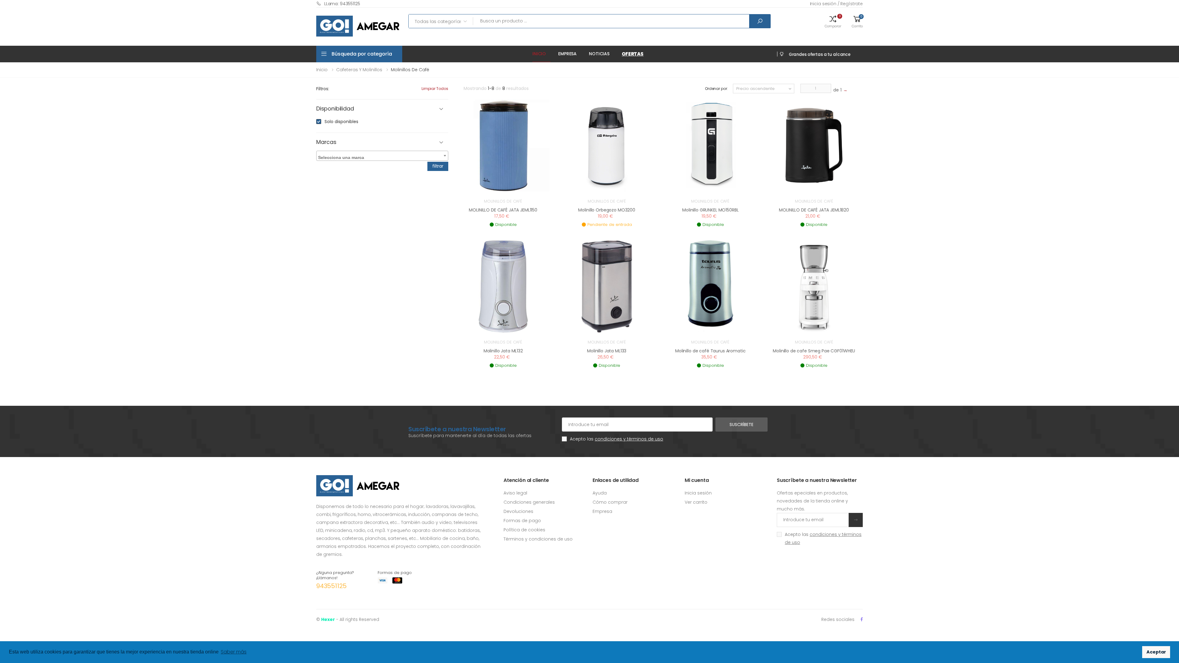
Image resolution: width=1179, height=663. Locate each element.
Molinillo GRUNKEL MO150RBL (710, 210)
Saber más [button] (234, 651)
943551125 (331, 586)
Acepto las (616, 439)
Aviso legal (515, 493)
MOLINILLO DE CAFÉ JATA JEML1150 (503, 210)
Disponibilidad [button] (335, 109)
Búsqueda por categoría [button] (362, 53)
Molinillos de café (503, 201)
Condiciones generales (529, 502)
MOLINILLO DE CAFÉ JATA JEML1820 (814, 210)
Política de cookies (524, 530)
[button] (833, 21)
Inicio (539, 54)
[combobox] (382, 156)
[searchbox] (383, 156)
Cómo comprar (610, 502)
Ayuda (600, 493)
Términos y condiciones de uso (538, 539)
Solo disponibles (341, 121)
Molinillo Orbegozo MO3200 (606, 210)
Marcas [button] (326, 142)
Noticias (599, 54)
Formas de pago (522, 521)
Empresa (567, 54)
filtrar (437, 166)
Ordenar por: (716, 88)
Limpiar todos (435, 88)
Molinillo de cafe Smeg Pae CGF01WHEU (814, 351)
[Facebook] (862, 619)
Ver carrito (696, 502)
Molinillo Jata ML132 (503, 351)
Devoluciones (518, 511)
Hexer (328, 619)
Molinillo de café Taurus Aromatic (710, 351)
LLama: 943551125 (342, 4)
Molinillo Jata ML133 (606, 351)
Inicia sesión (698, 493)
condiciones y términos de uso (629, 439)
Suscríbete (741, 424)
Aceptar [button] (1156, 652)
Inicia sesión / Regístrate (836, 4)
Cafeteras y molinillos (359, 70)
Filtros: (322, 89)
